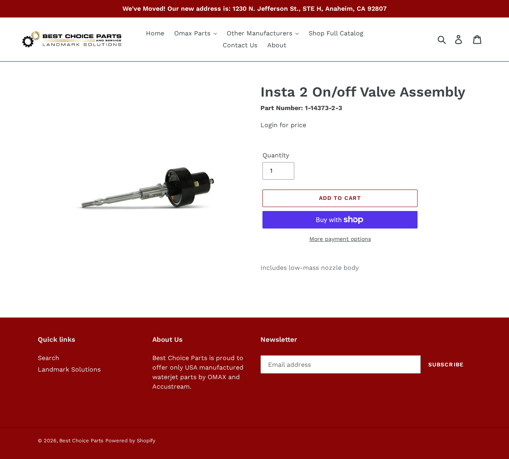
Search (48, 358)
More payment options (340, 239)
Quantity (275, 155)
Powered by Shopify (130, 441)
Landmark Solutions (69, 369)
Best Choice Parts (81, 441)
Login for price (283, 125)
